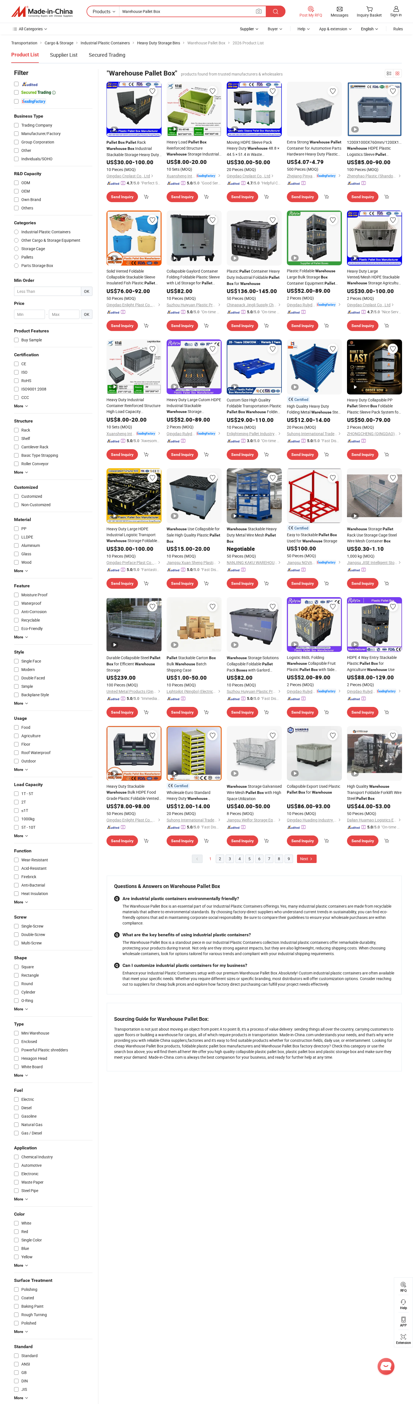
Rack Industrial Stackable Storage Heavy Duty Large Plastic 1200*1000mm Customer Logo (132, 148)
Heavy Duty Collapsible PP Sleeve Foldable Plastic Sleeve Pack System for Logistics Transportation (373, 406)
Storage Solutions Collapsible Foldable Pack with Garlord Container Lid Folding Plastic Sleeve (253, 664)
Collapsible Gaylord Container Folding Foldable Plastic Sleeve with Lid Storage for (193, 277)
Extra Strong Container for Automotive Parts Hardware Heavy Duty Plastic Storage (314, 148)
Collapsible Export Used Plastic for (313, 789)
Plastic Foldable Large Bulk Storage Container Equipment (311, 277)
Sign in (396, 14)
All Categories (31, 28)
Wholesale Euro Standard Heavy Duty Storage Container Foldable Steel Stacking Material (192, 796)
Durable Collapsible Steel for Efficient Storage (133, 664)
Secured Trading (107, 54)
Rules (398, 28)
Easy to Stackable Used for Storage (312, 538)
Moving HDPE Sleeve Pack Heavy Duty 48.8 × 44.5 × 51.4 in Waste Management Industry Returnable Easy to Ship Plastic (254, 148)
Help (301, 28)
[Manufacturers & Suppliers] (41, 11)
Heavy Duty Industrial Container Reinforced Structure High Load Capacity (133, 405)
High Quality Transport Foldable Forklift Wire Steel (374, 792)
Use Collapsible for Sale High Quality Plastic (193, 535)
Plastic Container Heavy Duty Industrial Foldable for (253, 277)
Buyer (273, 28)
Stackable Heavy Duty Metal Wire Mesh (252, 535)
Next (304, 858)
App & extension (333, 28)
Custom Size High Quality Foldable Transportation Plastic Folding (254, 406)
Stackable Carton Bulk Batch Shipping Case (191, 664)
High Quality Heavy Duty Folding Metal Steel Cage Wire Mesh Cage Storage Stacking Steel (314, 409)
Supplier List (64, 54)
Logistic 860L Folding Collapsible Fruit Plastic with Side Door (311, 664)
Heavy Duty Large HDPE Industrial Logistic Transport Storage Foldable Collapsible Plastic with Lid (131, 535)
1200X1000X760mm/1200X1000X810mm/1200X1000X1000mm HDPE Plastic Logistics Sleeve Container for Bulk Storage (374, 148)
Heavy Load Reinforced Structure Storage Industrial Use (193, 148)
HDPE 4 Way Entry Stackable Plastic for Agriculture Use (372, 663)
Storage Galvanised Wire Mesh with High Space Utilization (254, 792)
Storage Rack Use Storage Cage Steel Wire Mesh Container (372, 535)
